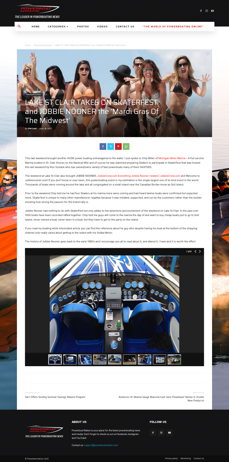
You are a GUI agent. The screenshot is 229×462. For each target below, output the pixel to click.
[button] (19, 26)
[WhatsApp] (126, 146)
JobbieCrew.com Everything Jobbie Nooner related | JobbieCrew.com (138, 175)
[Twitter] (110, 146)
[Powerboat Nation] (62, 10)
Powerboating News (43, 45)
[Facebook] (201, 11)
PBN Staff (32, 129)
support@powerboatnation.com (101, 445)
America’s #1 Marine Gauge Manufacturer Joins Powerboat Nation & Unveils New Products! (161, 398)
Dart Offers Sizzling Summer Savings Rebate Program (55, 397)
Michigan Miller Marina (171, 158)
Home (28, 45)
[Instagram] (207, 11)
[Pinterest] (118, 146)
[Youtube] (212, 11)
